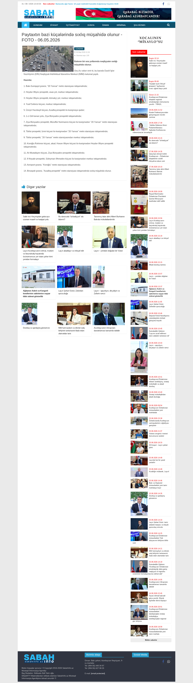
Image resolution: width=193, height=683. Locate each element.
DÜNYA (91, 25)
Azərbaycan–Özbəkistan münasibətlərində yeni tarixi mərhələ (158, 631)
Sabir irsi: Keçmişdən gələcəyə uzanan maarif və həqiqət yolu (158, 63)
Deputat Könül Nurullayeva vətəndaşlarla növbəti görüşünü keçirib (159, 318)
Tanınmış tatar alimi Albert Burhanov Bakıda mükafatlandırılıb (159, 171)
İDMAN (105, 25)
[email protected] (98, 673)
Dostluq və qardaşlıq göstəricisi (36, 328)
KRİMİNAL (121, 25)
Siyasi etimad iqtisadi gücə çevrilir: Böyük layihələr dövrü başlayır (158, 598)
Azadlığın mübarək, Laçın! (159, 471)
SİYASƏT (54, 25)
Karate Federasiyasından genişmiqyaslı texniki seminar (158, 114)
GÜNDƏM (37, 25)
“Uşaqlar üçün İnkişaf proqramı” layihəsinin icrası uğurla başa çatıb (158, 86)
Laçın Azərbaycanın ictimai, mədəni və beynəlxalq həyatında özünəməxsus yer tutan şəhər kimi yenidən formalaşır (150, 225)
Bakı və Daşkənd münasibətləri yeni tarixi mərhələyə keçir (158, 485)
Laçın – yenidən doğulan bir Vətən (108, 251)
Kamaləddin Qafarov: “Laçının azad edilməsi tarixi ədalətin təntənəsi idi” (159, 333)
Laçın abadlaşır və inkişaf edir (71, 251)
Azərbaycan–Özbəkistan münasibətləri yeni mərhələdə (158, 410)
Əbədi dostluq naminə (157, 265)
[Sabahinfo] (25, 25)
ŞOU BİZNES (139, 25)
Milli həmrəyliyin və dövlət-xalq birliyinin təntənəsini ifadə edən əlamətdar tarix (71, 331)
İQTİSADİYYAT (73, 25)
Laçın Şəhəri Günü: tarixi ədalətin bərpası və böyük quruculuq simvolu (159, 524)
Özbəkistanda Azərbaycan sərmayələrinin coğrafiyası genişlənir (159, 423)
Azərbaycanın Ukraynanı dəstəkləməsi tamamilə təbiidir (158, 584)
